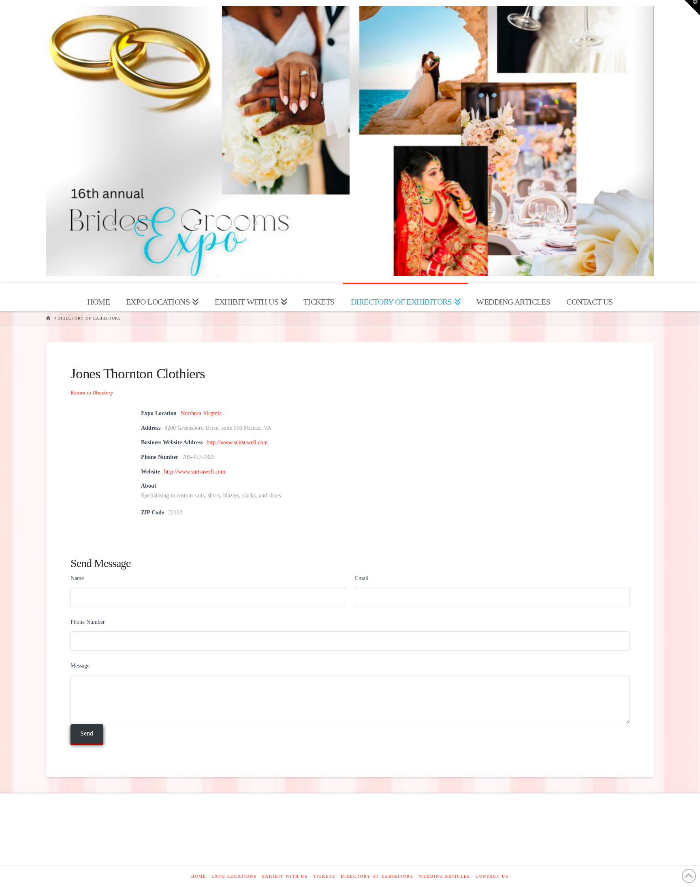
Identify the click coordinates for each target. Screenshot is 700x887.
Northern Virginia (201, 413)
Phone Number (87, 622)
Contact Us (492, 876)
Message (80, 666)
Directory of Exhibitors (377, 876)
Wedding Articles (444, 876)
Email (362, 578)
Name (77, 578)
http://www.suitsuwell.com (237, 442)
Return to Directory (91, 393)
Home (198, 876)
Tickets (324, 876)
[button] (692, 7)
